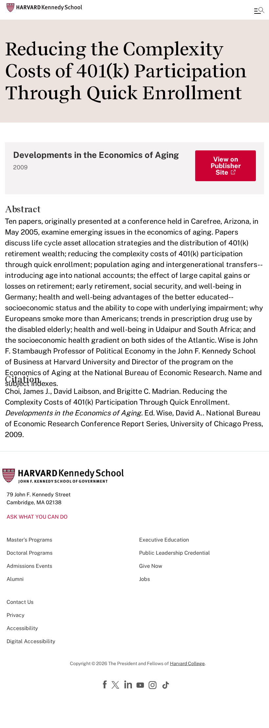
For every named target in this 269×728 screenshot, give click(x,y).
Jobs (144, 579)
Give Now (150, 566)
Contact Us (20, 602)
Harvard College (187, 663)
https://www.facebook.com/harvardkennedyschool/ (106, 685)
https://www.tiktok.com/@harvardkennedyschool (166, 685)
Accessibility (22, 628)
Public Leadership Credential (174, 553)
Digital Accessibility (31, 641)
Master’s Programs (29, 540)
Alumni (15, 579)
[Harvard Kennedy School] (44, 8)
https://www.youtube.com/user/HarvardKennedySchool (141, 685)
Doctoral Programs (29, 553)
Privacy (16, 615)
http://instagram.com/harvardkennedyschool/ (153, 685)
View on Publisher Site (226, 165)
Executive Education (164, 540)
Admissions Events (29, 566)
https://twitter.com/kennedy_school (116, 685)
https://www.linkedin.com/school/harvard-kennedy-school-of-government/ (129, 685)
